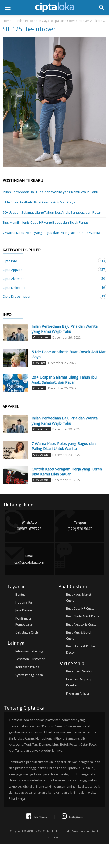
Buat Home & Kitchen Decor (81, 649)
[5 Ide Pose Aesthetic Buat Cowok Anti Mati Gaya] (15, 358)
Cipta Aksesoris (49, 278)
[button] (101, 7)
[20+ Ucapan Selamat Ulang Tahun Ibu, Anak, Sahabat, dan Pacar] (15, 383)
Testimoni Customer (30, 659)
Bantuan (21, 594)
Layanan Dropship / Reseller (80, 682)
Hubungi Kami (25, 602)
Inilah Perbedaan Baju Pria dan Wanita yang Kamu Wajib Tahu (50, 192)
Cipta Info (49, 260)
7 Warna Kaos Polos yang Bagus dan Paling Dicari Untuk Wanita (51, 232)
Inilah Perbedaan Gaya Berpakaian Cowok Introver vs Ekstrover (62, 21)
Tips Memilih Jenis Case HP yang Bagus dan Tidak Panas (46, 222)
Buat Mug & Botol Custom (78, 635)
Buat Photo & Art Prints (82, 616)
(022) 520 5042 (80, 525)
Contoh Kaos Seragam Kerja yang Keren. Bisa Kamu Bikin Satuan (67, 471)
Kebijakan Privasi (27, 667)
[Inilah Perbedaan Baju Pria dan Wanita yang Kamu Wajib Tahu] (15, 332)
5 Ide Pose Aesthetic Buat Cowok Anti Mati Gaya (39, 202)
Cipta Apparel (49, 269)
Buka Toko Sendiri (79, 671)
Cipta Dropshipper (49, 296)
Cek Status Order (27, 632)
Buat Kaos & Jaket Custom (78, 597)
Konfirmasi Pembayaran (24, 621)
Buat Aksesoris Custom (82, 624)
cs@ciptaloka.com (29, 559)
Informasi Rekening (29, 651)
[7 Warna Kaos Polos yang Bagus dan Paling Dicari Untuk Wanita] (15, 450)
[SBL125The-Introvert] (54, 102)
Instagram (76, 817)
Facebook (40, 817)
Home (7, 21)
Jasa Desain (23, 610)
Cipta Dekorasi (49, 287)
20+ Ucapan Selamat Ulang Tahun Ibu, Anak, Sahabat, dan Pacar (52, 212)
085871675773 (29, 525)
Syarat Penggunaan (29, 675)
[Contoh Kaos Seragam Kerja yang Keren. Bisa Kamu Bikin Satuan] (15, 475)
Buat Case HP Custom (81, 608)
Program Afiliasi (77, 693)
